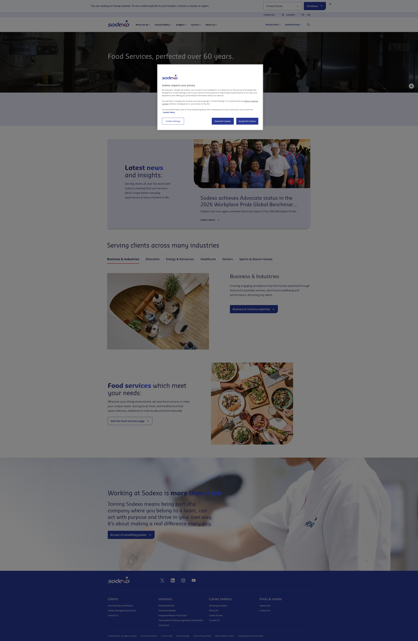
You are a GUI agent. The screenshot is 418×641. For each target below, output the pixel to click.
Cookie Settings (173, 121)
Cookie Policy (169, 112)
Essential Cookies (223, 121)
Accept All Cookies (247, 121)
